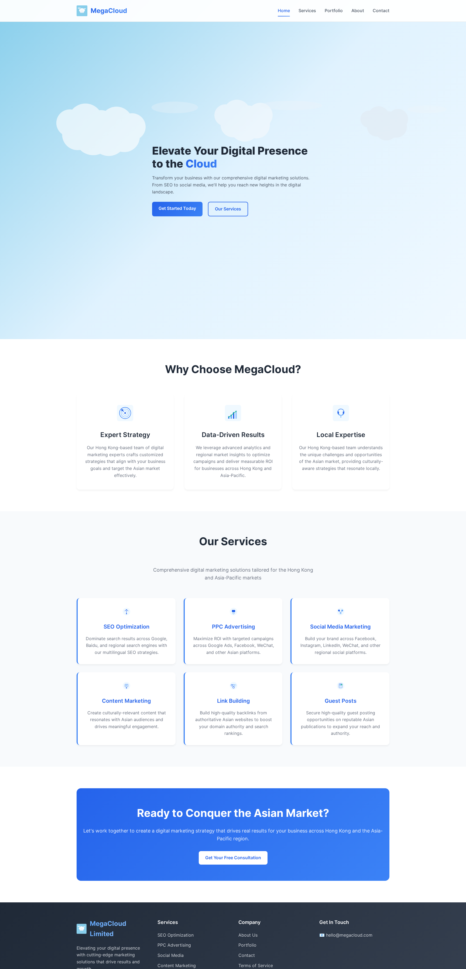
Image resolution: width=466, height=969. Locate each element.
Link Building (233, 701)
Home (284, 10)
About (357, 10)
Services (307, 10)
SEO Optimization (126, 626)
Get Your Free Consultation (233, 857)
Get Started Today (177, 208)
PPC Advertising (233, 626)
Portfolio (334, 10)
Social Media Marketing (340, 626)
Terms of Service (255, 965)
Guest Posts (341, 701)
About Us (248, 935)
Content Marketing (126, 701)
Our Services (228, 208)
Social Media (170, 955)
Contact (381, 10)
